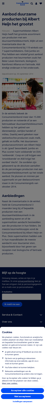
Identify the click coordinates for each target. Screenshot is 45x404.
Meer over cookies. (10, 383)
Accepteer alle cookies (22, 390)
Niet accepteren (22, 396)
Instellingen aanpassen (22, 401)
